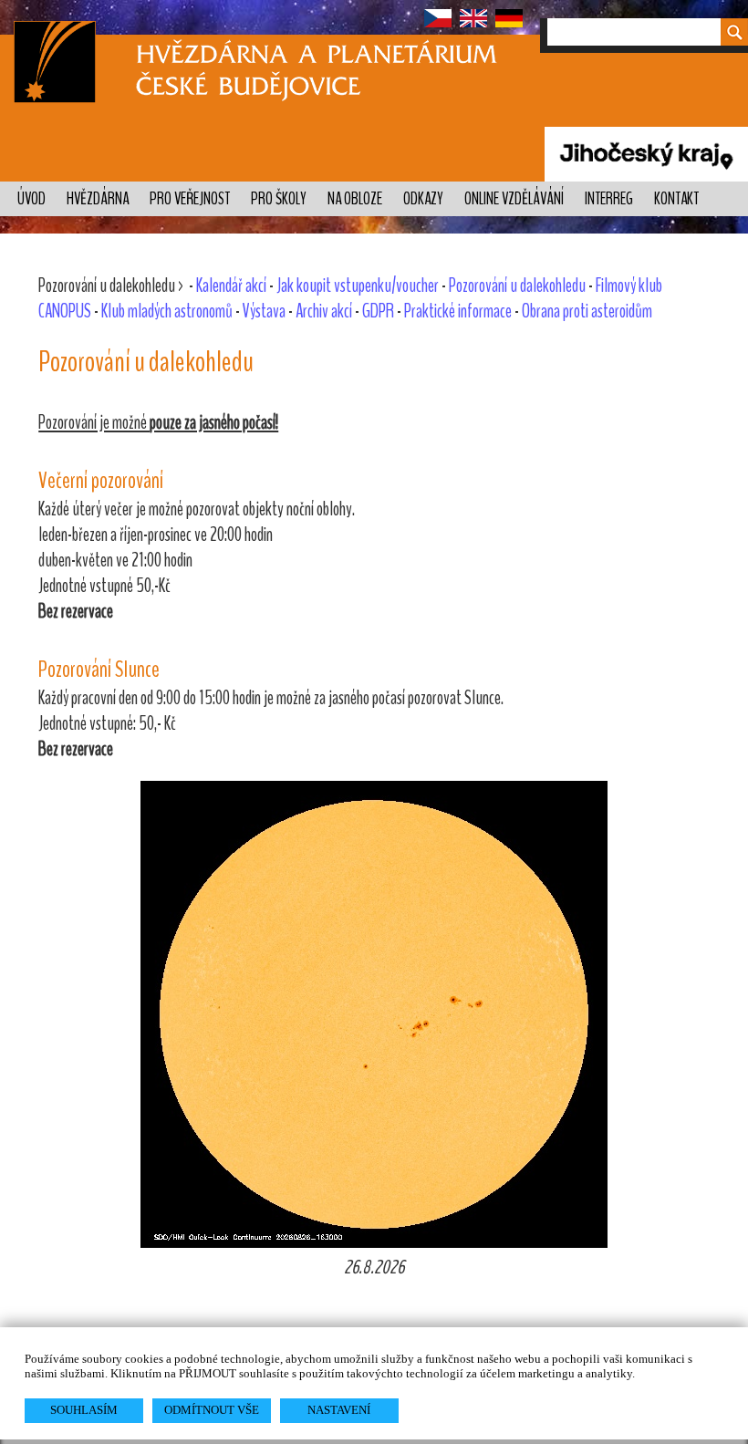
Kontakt (676, 199)
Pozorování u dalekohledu (517, 285)
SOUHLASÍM (84, 1410)
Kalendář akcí (231, 285)
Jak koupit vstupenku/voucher (357, 285)
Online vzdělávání (514, 199)
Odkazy (423, 199)
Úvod (31, 199)
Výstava (264, 311)
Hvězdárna (98, 199)
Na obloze (354, 199)
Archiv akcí (324, 311)
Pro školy (278, 199)
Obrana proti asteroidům (587, 311)
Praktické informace (458, 311)
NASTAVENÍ (338, 1410)
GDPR (378, 311)
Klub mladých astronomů (167, 311)
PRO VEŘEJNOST (190, 199)
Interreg (609, 199)
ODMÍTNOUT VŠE (211, 1410)
